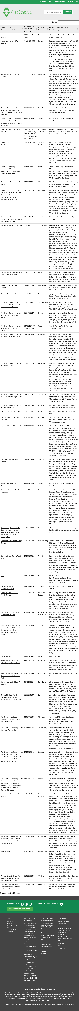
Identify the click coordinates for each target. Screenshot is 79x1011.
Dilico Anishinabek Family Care (11, 225)
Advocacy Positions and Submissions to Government (64, 932)
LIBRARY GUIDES (59, 2)
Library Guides (28, 939)
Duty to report (44, 939)
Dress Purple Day (62, 936)
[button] (22, 29)
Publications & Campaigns (63, 922)
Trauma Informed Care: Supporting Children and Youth (31, 927)
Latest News (62, 919)
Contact (61, 946)
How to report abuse (46, 946)
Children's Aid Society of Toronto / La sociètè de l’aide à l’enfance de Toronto (11, 219)
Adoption (43, 953)
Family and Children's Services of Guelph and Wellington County (11, 328)
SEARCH (68, 12)
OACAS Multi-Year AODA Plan (64, 1004)
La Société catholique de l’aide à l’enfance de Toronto (11, 123)
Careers (61, 943)
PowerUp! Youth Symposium (30, 963)
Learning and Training (30, 923)
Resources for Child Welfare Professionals (30, 936)
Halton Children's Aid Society (10, 411)
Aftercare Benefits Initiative (31, 947)
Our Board (9, 923)
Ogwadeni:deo (6, 657)
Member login (61, 948)
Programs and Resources (29, 920)
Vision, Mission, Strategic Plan (14, 926)
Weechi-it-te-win (6, 852)
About (9, 919)
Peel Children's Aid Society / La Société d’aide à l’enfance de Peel (11, 676)
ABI (50, 2)
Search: (54, 22)
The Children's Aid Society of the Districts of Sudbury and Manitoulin (12, 754)
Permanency (44, 949)
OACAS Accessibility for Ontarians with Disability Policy (36, 1004)
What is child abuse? (46, 944)
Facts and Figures (46, 937)
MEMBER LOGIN (73, 2)
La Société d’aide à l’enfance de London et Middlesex (10, 171)
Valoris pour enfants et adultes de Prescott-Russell (10, 841)
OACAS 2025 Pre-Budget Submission (31, 974)
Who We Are (10, 921)
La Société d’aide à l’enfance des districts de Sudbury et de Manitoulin (11, 759)
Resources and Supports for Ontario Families (30, 932)
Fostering (43, 951)
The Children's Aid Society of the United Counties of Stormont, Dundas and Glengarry (12, 781)
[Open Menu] (75, 12)
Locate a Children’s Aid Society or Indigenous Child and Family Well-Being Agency (47, 926)
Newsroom (61, 926)
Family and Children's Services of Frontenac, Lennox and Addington (11, 315)
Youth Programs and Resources (29, 943)
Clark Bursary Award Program (31, 951)
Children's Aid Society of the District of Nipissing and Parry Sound (11, 192)
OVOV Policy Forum (31, 966)
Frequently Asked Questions (45, 932)
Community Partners (46, 942)
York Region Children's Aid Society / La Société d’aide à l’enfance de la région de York (11, 886)
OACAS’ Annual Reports (64, 928)
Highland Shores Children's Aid (11, 426)
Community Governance (47, 935)
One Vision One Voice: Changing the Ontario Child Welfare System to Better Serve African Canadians (31, 957)
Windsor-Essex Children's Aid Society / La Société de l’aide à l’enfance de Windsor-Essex (11, 878)
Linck (2, 576)
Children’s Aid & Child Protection (47, 920)
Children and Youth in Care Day (65, 939)
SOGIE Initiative (28, 970)
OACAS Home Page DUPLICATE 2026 (30, 979)
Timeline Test (29, 968)
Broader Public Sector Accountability (12, 930)
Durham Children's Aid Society (11, 294)
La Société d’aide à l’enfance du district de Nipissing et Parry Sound (10, 197)
